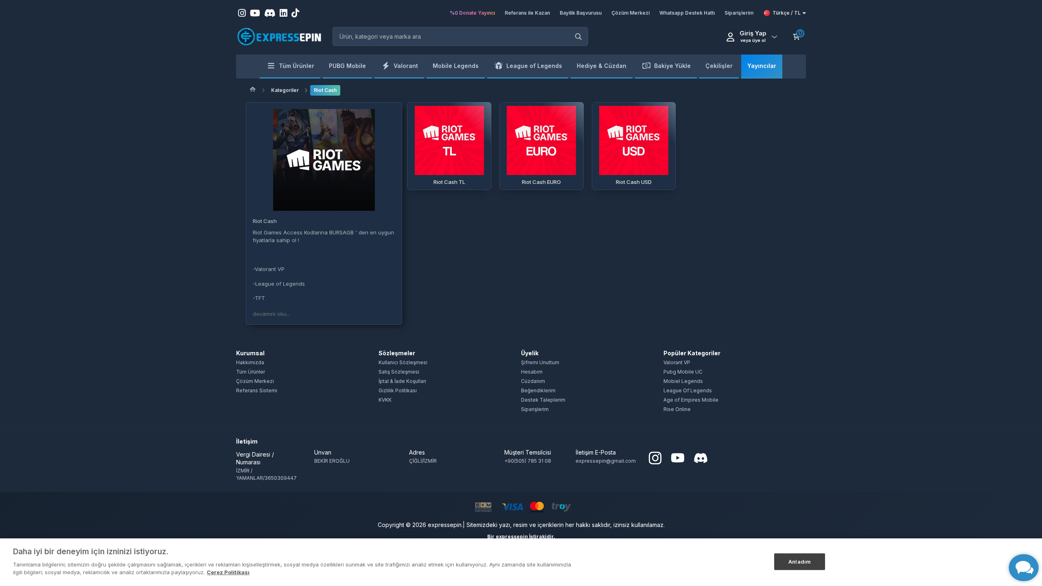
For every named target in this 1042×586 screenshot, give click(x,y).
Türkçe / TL (787, 13)
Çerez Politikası (228, 572)
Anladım (799, 561)
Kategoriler (285, 90)
